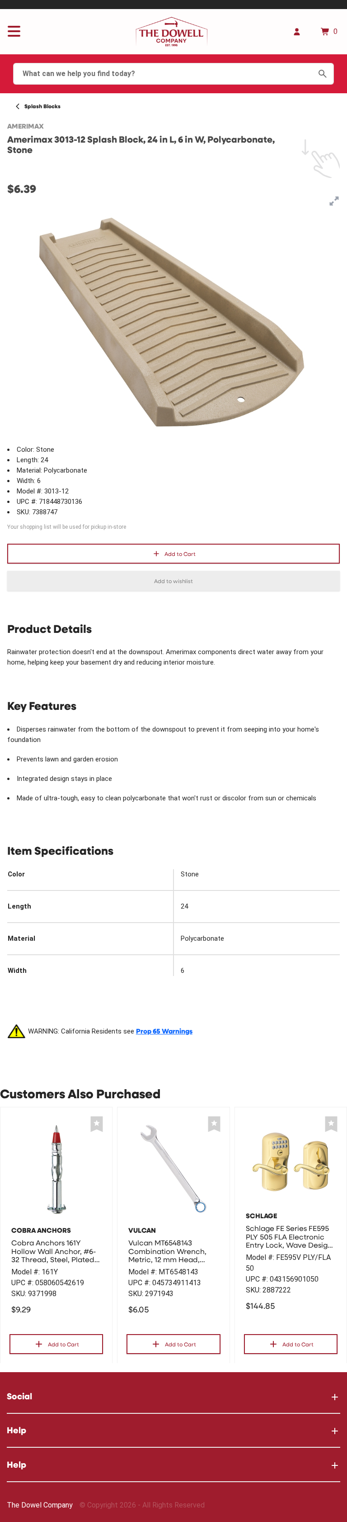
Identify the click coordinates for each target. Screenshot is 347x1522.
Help (16, 1430)
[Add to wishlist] (96, 1124)
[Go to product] (56, 1169)
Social (19, 1396)
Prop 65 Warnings (164, 1031)
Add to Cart (180, 553)
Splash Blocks (42, 106)
